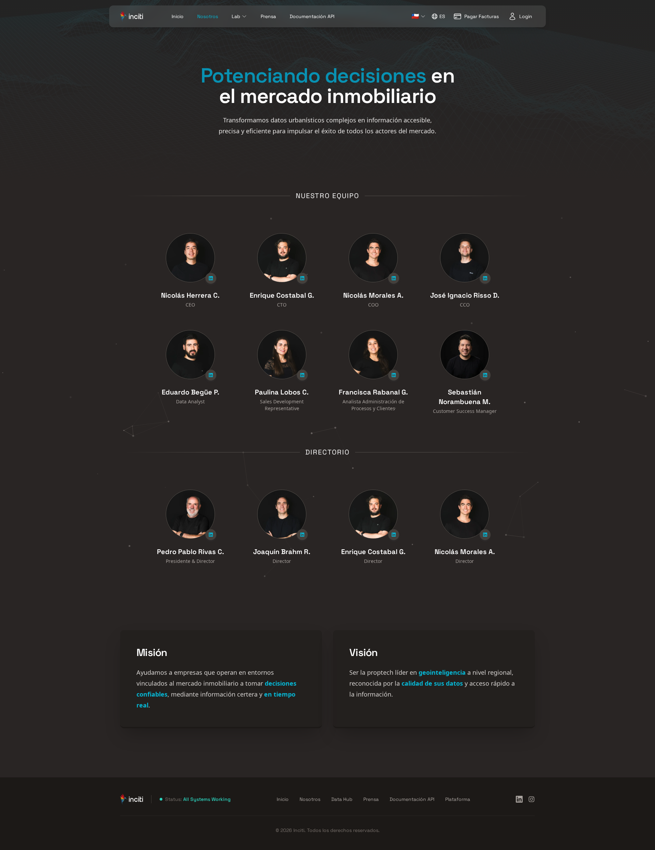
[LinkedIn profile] (210, 278)
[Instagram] (531, 799)
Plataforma (457, 799)
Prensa (268, 16)
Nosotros (207, 16)
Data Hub (341, 799)
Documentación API (312, 16)
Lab (236, 16)
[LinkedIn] (519, 799)
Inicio (178, 16)
